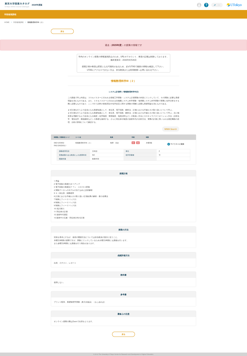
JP (215, 5)
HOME (6, 22)
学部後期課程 (18, 22)
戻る (62, 31)
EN (219, 5)
